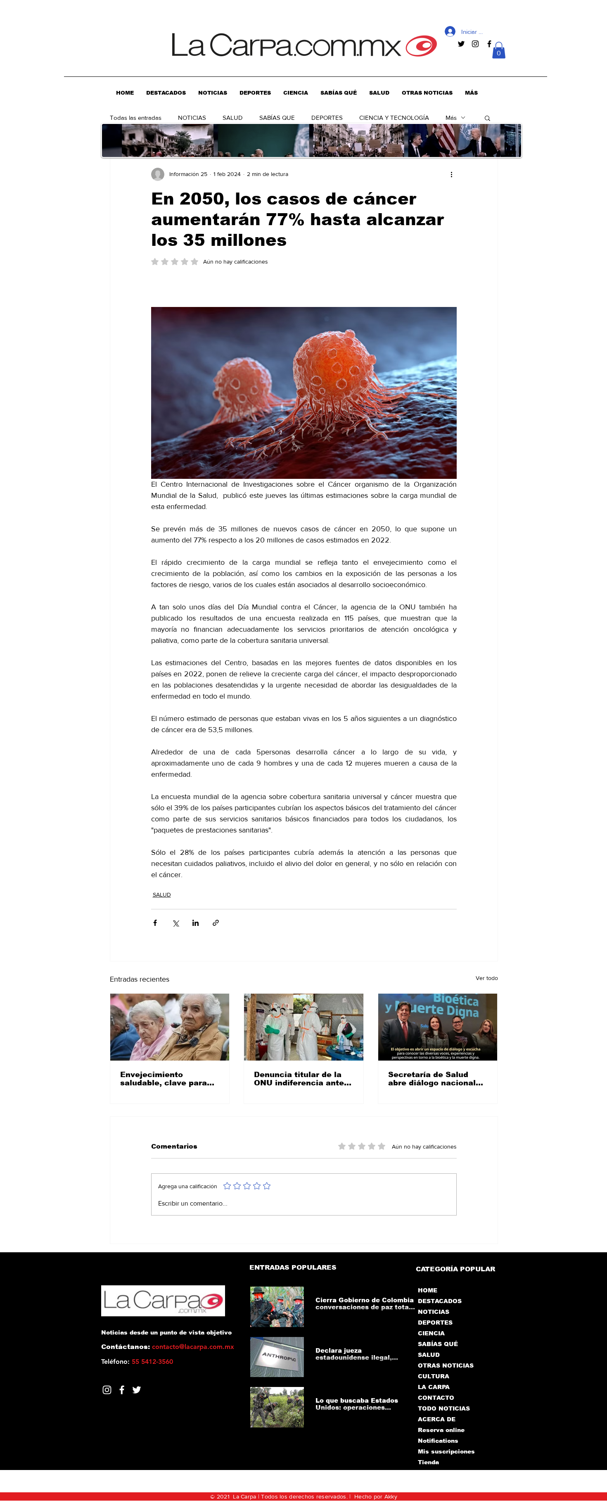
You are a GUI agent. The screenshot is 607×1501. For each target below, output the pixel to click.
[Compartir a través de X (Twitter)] (175, 923)
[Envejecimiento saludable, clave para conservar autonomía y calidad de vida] (170, 1027)
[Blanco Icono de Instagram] (107, 1390)
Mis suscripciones (446, 1451)
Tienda (428, 1462)
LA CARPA (434, 1387)
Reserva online (441, 1430)
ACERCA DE (436, 1419)
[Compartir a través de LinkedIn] (195, 923)
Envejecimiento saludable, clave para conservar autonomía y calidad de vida (167, 1078)
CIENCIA (431, 1333)
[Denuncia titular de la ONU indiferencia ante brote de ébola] (303, 1027)
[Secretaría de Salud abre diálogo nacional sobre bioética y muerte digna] (438, 1027)
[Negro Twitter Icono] (461, 43)
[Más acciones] (452, 174)
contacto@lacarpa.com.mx (193, 1347)
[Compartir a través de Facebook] (155, 923)
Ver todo (487, 978)
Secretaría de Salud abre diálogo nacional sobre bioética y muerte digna (436, 1078)
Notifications (438, 1440)
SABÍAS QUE (277, 117)
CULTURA (433, 1376)
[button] (499, 50)
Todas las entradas (135, 117)
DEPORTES (327, 117)
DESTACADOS (440, 1301)
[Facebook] (122, 1390)
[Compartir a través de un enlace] (216, 923)
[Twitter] (136, 1390)
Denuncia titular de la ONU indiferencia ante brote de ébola (299, 1078)
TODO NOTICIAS (444, 1408)
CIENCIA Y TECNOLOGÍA (394, 117)
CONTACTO (436, 1397)
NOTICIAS (192, 117)
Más (451, 117)
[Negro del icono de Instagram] (475, 43)
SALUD (233, 117)
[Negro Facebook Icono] (489, 43)
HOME (427, 1290)
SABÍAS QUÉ (438, 1344)
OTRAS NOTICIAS (446, 1365)
